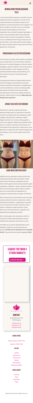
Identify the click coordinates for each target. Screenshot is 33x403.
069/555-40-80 (16, 327)
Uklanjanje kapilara (16, 365)
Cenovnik (16, 374)
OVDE (30, 232)
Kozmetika (16, 379)
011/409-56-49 (10, 230)
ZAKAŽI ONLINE (16, 260)
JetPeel (16, 353)
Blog (16, 377)
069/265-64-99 (21, 230)
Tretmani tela (16, 358)
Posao (16, 382)
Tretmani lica (16, 355)
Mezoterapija (16, 362)
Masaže (16, 360)
